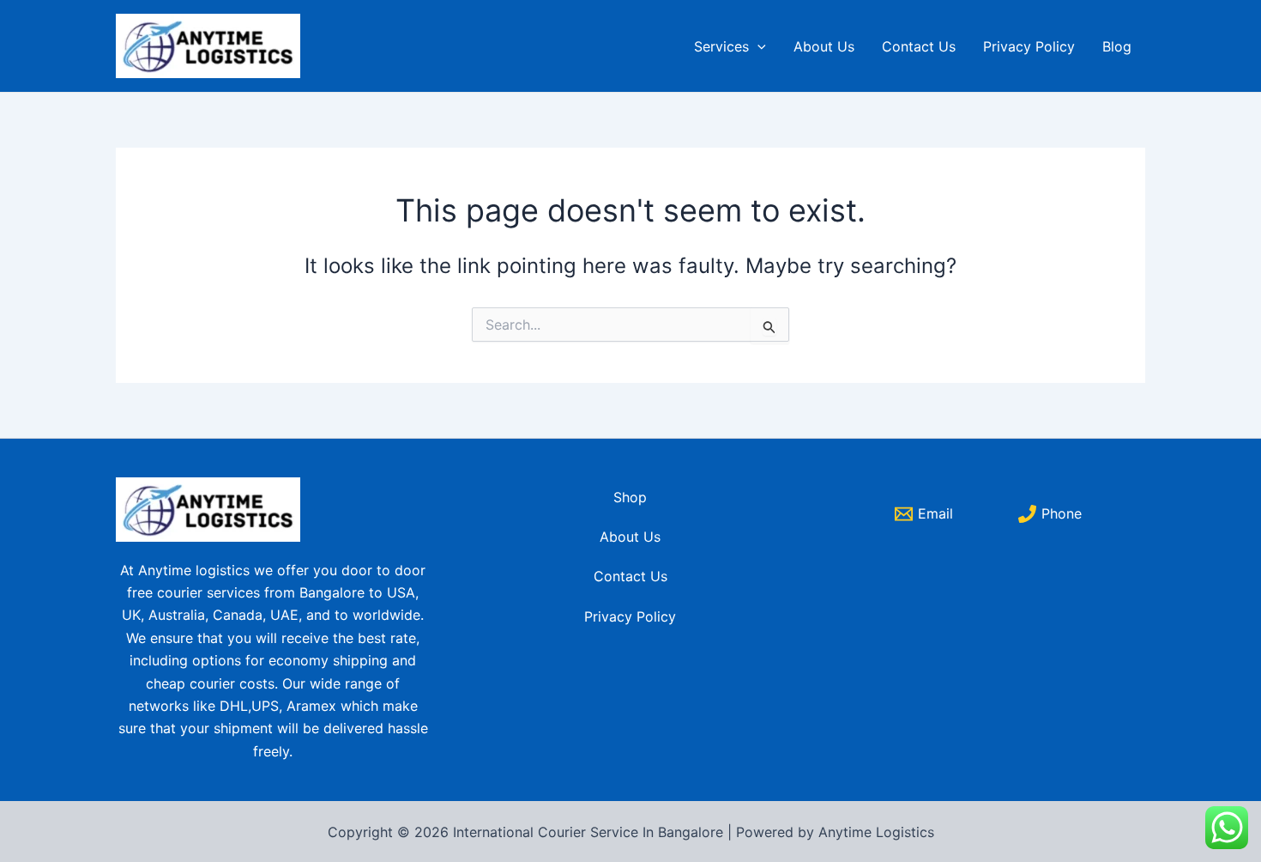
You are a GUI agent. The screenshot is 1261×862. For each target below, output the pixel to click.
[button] (757, 46)
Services (721, 46)
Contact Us (919, 46)
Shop (630, 497)
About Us (823, 46)
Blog (1116, 46)
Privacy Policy (1029, 46)
